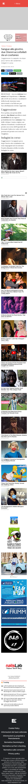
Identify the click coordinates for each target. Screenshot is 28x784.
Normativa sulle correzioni (14, 750)
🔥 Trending (5, 682)
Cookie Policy (14, 728)
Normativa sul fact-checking (14, 746)
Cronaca (9, 46)
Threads (13, 73)
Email (20, 73)
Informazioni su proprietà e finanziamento (14, 737)
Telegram (5, 73)
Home (3, 46)
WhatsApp (17, 70)
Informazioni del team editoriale (14, 732)
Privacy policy (14, 754)
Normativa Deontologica (14, 742)
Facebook (9, 70)
